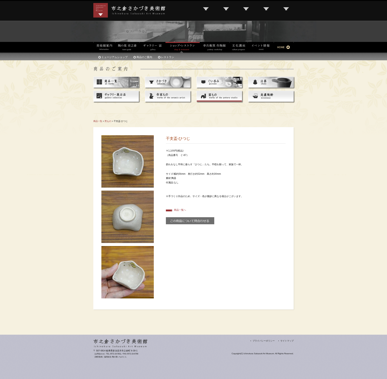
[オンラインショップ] (286, 10)
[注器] (271, 78)
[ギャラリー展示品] (116, 92)
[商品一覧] (116, 78)
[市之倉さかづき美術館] (129, 5)
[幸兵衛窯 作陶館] (215, 47)
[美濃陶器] (271, 92)
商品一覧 (97, 121)
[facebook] (266, 10)
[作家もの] (167, 92)
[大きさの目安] (127, 248)
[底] (127, 192)
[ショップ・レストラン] (182, 48)
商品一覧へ (180, 210)
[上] (127, 137)
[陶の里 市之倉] (127, 47)
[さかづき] (167, 78)
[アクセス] (206, 10)
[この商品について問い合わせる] (190, 219)
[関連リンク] (246, 10)
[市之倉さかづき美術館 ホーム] (284, 47)
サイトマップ (287, 341)
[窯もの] (219, 92)
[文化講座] (239, 47)
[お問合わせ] (226, 10)
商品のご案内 (144, 57)
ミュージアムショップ (114, 57)
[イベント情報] (261, 47)
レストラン (167, 57)
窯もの (108, 121)
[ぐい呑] (219, 78)
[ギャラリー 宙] (152, 47)
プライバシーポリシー (264, 341)
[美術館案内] (104, 47)
